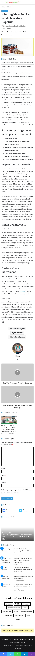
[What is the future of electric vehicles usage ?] (6, 578)
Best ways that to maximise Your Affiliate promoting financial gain (23, 560)
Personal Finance (26, 611)
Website (3, 482)
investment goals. (18, 337)
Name (3, 468)
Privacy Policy (19, 645)
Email (3, 475)
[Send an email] (7, 32)
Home (5, 7)
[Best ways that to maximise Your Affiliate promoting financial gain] (6, 560)
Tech (28, 615)
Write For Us (28, 645)
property (23, 291)
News (16, 611)
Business (26, 604)
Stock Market (19, 615)
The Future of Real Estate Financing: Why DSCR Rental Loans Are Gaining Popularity (9, 428)
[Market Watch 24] (12, 2)
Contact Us (17, 648)
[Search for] (33, 3)
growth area (18, 333)
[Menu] (2, 3)
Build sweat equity (18, 329)
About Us (10, 645)
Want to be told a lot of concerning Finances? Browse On (23, 551)
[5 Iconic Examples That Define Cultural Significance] (6, 570)
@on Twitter (8, 625)
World (17, 619)
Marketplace (7, 611)
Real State (11, 7)
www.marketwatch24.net (18, 642)
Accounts (9, 604)
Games (25, 608)
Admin (5, 32)
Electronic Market (14, 608)
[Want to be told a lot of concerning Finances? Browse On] (6, 551)
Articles (17, 604)
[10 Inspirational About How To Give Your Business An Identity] (6, 587)
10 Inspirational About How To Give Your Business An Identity (23, 587)
